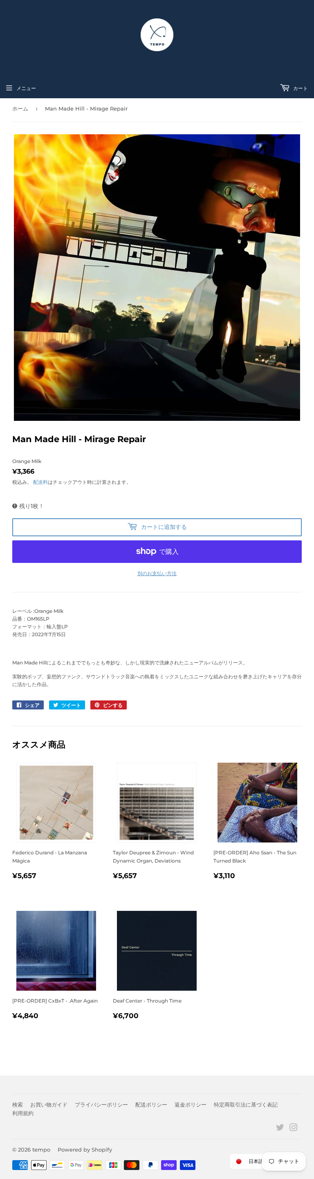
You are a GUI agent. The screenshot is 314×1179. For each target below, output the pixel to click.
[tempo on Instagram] (293, 1129)
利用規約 (23, 1113)
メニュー (26, 88)
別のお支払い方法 (157, 573)
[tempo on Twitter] (280, 1129)
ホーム (20, 108)
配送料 (40, 482)
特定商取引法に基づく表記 (246, 1104)
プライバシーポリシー (101, 1104)
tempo (41, 1149)
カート (300, 88)
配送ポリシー (151, 1104)
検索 (17, 1104)
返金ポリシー (190, 1104)
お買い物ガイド (48, 1104)
